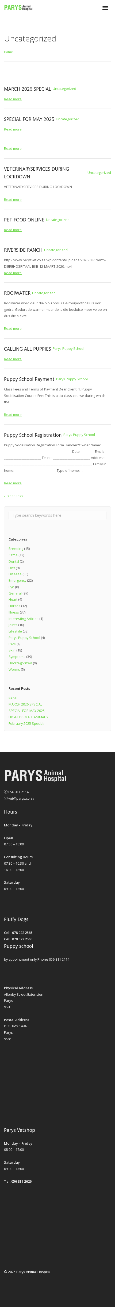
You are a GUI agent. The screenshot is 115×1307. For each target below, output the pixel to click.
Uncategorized (20, 663)
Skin (12, 650)
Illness (14, 612)
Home (8, 52)
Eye (11, 586)
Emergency (17, 580)
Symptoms (17, 656)
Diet (12, 567)
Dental (14, 561)
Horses (14, 605)
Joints (13, 624)
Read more (13, 99)
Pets (12, 644)
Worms (14, 669)
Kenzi (13, 698)
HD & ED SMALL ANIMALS (28, 717)
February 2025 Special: (26, 723)
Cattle (13, 555)
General (15, 593)
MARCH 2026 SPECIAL (25, 704)
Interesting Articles (24, 618)
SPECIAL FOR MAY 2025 (27, 710)
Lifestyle (15, 631)
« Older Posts (13, 496)
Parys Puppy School (24, 637)
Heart (13, 599)
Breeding (16, 548)
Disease (15, 574)
